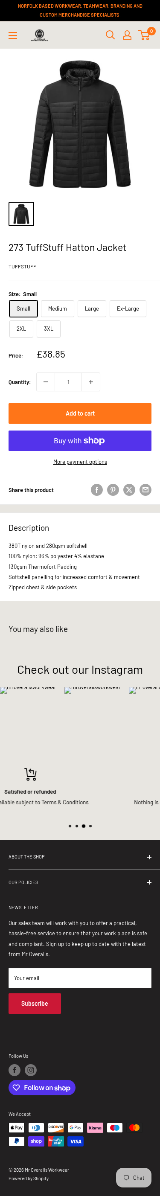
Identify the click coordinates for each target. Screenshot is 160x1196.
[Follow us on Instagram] (31, 1070)
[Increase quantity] (91, 382)
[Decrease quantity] (46, 382)
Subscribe (34, 1003)
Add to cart (80, 413)
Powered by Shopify (29, 1178)
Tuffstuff (22, 266)
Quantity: (20, 381)
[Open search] (110, 35)
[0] (144, 35)
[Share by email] (145, 490)
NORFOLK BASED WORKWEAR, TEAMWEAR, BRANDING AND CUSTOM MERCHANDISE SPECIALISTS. (80, 10)
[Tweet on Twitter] (129, 490)
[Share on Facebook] (97, 490)
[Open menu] (13, 35)
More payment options (80, 461)
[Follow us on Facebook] (14, 1070)
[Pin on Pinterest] (113, 490)
